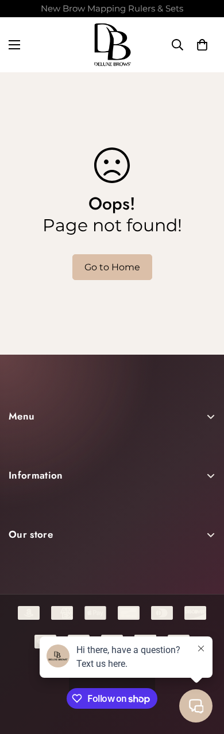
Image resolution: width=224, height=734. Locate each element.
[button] (202, 45)
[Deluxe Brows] (112, 44)
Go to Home (112, 267)
